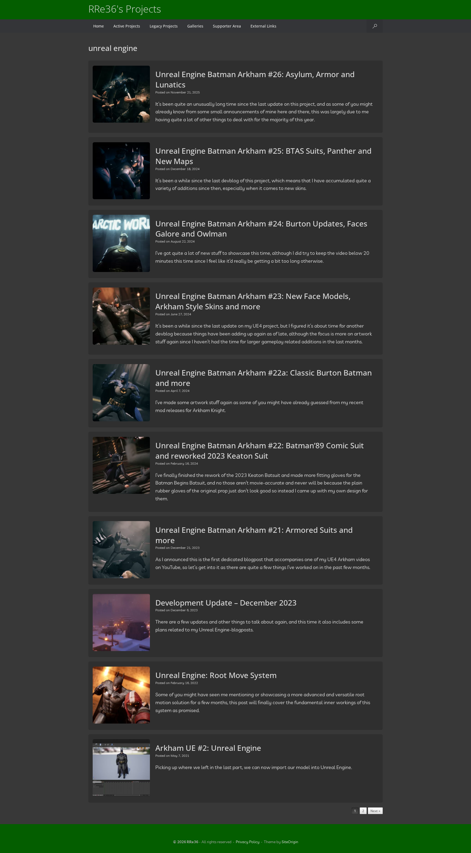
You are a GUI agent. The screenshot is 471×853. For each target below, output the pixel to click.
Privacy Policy (247, 841)
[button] (375, 26)
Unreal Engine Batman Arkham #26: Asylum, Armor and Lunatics (255, 79)
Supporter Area (227, 26)
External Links (263, 26)
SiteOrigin (290, 841)
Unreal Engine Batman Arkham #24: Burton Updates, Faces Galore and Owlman (261, 228)
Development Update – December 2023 (226, 602)
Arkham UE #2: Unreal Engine (208, 748)
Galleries (195, 26)
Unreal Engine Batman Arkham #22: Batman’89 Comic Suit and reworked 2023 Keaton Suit (259, 450)
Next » (375, 811)
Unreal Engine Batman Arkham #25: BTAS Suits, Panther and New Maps (263, 156)
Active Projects (126, 26)
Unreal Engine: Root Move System (216, 675)
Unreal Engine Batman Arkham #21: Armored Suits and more (254, 535)
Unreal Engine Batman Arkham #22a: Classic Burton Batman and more (263, 377)
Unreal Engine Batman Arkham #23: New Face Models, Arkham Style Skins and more (253, 301)
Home (98, 26)
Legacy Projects (164, 26)
